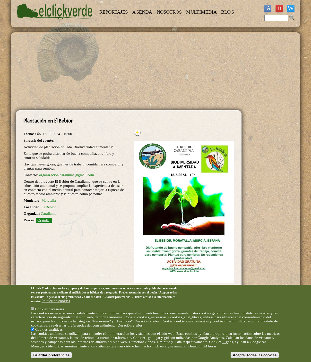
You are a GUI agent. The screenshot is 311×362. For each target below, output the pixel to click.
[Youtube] (279, 8)
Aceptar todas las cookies (254, 355)
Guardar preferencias (51, 355)
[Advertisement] (129, 71)
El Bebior (49, 207)
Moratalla (49, 200)
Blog (227, 12)
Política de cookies (56, 301)
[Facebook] (267, 8)
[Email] (290, 8)
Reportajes (113, 12)
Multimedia (201, 12)
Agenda (142, 12)
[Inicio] (55, 22)
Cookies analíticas (49, 329)
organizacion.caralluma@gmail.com (66, 175)
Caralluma (48, 213)
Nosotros (169, 12)
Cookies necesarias (49, 309)
